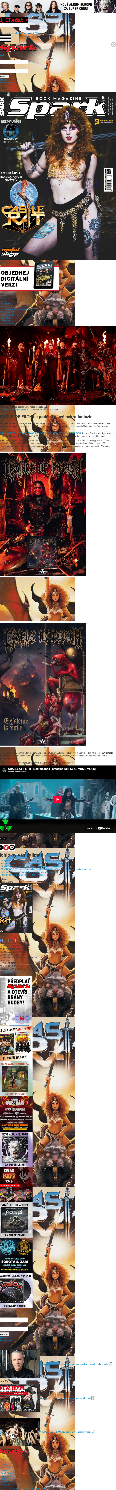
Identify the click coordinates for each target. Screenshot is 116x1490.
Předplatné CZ (7, 312)
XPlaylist (4, 1481)
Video (3, 300)
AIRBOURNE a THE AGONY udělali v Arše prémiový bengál (66, 1431)
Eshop (19, 33)
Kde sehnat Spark (9, 323)
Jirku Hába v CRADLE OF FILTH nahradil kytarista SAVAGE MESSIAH (32, 863)
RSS (37, 33)
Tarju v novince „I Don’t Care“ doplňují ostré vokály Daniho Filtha (29, 871)
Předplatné (5, 1467)
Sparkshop (5, 320)
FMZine (4, 1478)
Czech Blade (6, 1473)
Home (3, 292)
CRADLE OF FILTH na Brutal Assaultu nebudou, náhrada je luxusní (31, 860)
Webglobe (5, 1484)
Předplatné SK (7, 315)
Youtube (26, 33)
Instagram (11, 33)
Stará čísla (5, 317)
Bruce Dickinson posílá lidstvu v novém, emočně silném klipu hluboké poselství (75, 1364)
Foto (3, 298)
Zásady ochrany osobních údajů (18, 309)
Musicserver (6, 1475)
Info (2, 306)
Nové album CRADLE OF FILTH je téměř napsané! (23, 874)
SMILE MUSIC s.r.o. (18, 1488)
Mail (32, 33)
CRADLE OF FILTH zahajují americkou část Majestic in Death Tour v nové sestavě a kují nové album (46, 869)
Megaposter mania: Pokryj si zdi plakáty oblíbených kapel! (65, 1397)
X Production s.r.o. (38, 1488)
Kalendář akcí (7, 303)
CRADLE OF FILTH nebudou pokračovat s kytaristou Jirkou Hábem (31, 866)
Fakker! (4, 1470)
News (3, 295)
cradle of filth (20, 409)
